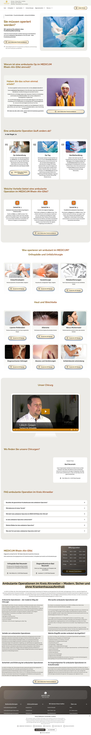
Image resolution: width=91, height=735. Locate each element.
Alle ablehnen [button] (51, 729)
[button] (11, 8)
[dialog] (45, 724)
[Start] (6, 3)
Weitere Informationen (45, 723)
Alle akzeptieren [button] (40, 729)
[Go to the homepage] (45, 695)
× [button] (89, 715)
